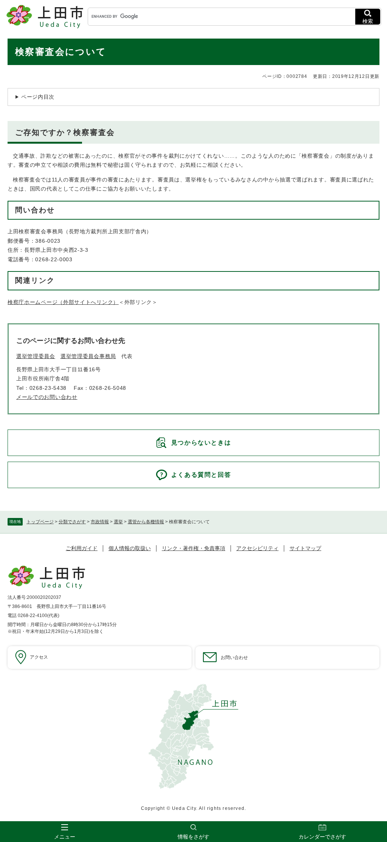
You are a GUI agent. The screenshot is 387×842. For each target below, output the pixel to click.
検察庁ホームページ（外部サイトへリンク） (63, 302)
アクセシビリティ (257, 548)
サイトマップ (305, 548)
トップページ (40, 521)
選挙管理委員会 (35, 356)
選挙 (118, 521)
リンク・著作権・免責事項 (193, 548)
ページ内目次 (37, 97)
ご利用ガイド (82, 548)
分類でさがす (72, 521)
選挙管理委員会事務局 (88, 356)
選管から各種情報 (146, 521)
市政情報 (100, 521)
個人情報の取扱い (129, 548)
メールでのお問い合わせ (46, 397)
